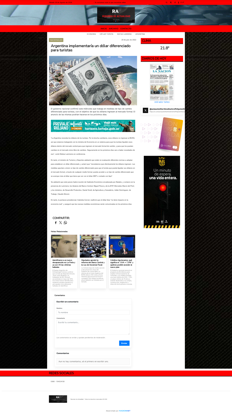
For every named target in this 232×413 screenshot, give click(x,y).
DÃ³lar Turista (106, 34)
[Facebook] (175, 2)
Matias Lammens (124, 34)
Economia (91, 34)
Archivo (113, 28)
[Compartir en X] (60, 223)
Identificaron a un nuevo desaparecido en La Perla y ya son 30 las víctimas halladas (63, 264)
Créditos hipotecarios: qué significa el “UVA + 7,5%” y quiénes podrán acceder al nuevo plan (121, 264)
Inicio (104, 28)
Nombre (59, 308)
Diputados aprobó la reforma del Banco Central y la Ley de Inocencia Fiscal (93, 262)
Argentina (140, 34)
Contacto (125, 28)
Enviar (124, 343)
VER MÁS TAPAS (162, 102)
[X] (171, 2)
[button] (166, 2)
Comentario (61, 318)
